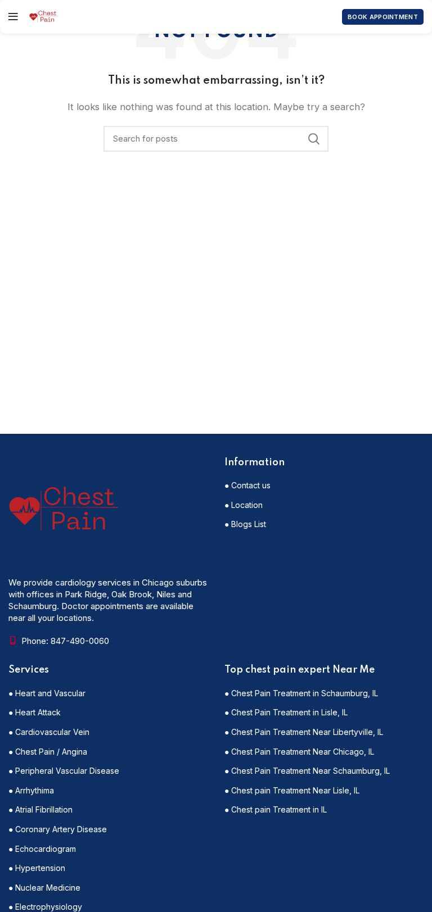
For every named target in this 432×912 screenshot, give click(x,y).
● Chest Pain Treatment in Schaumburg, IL (301, 693)
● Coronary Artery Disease (57, 829)
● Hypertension (36, 868)
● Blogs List (245, 524)
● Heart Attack (34, 712)
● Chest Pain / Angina (47, 751)
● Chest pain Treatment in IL (275, 809)
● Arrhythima (31, 790)
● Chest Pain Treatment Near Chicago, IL (299, 751)
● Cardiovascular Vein (48, 732)
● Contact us (247, 485)
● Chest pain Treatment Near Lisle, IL (291, 790)
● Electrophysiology (45, 906)
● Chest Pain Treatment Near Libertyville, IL (303, 732)
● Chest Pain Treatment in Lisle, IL (286, 712)
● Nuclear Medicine (44, 887)
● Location (243, 505)
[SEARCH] (313, 139)
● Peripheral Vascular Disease (63, 770)
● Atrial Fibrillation (40, 809)
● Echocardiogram (42, 849)
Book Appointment (383, 17)
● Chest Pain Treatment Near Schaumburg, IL (307, 770)
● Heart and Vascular (47, 693)
